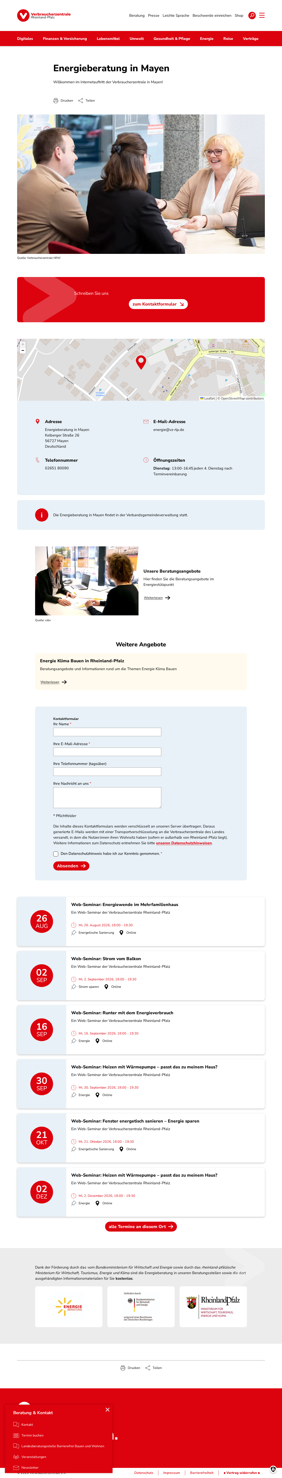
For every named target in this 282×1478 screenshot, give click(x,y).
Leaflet (209, 398)
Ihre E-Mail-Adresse (70, 743)
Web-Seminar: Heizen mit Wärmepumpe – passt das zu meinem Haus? (144, 1067)
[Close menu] (107, 1409)
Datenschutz (143, 1473)
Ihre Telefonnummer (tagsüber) (80, 763)
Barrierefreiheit (201, 1473)
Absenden (67, 865)
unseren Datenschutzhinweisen (184, 843)
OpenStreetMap (233, 398)
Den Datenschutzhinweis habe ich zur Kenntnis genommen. (110, 853)
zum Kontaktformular (155, 304)
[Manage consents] (273, 1469)
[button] (141, 362)
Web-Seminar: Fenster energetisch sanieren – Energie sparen (135, 1121)
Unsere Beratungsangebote (172, 571)
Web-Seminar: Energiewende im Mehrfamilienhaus (124, 904)
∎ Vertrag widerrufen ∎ (242, 1473)
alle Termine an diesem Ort (137, 1226)
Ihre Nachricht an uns (71, 783)
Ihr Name (61, 724)
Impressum (171, 1473)
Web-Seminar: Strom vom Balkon (106, 959)
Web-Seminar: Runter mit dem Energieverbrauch (122, 1013)
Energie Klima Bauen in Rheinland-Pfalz (82, 661)
